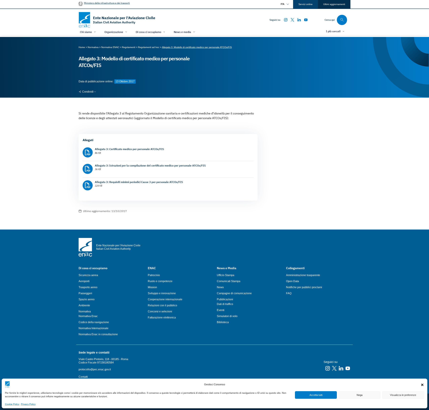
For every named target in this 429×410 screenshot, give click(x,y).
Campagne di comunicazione (234, 293)
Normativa (85, 311)
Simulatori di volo (227, 316)
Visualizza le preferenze (403, 395)
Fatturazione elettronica (162, 317)
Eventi (220, 310)
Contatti (83, 376)
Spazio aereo (87, 299)
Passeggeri (85, 293)
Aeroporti (84, 281)
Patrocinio (154, 275)
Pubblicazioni (225, 299)
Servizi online (305, 4)
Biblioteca (223, 322)
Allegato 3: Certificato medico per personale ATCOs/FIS (129, 149)
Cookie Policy (12, 404)
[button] (422, 384)
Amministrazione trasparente (303, 275)
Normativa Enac (88, 316)
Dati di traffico (225, 304)
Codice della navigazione (94, 322)
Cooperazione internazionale (165, 299)
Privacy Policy (28, 404)
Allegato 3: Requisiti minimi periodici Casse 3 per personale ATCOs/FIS (139, 182)
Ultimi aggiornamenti (334, 4)
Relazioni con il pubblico (162, 305)
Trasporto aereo (88, 287)
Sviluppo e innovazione (162, 293)
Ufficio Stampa (225, 275)
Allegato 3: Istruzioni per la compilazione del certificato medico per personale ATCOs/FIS (150, 165)
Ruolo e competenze (160, 281)
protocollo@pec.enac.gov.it (95, 369)
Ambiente (84, 305)
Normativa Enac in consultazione (98, 334)
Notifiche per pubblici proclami (304, 287)
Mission (152, 287)
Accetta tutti (316, 395)
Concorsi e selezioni (160, 311)
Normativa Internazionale (93, 328)
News (220, 287)
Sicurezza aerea (88, 275)
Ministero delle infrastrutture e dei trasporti (107, 3)
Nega (359, 395)
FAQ (288, 293)
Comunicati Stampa (228, 281)
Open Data (292, 281)
